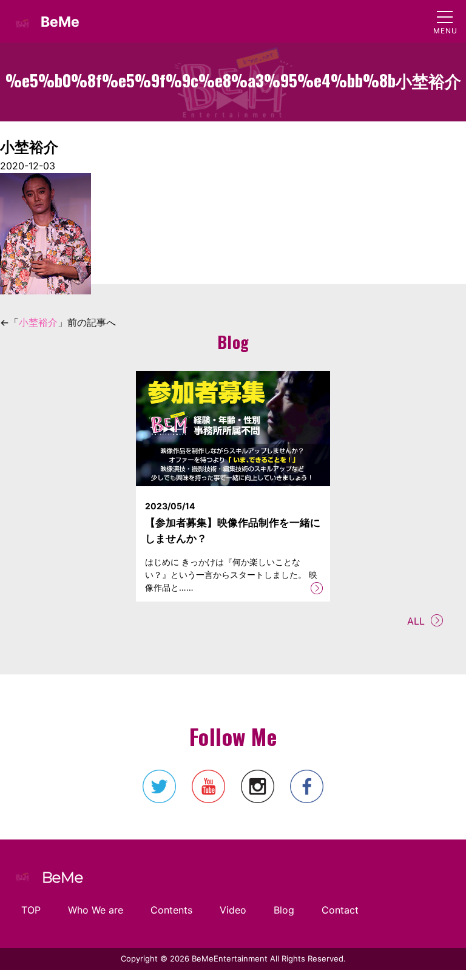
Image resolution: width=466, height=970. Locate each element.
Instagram (257, 786)
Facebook (306, 786)
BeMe (60, 21)
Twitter (159, 786)
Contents (171, 910)
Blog (284, 910)
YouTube (208, 786)
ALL (416, 621)
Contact (340, 910)
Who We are (95, 910)
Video (233, 910)
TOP (31, 910)
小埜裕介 (38, 322)
